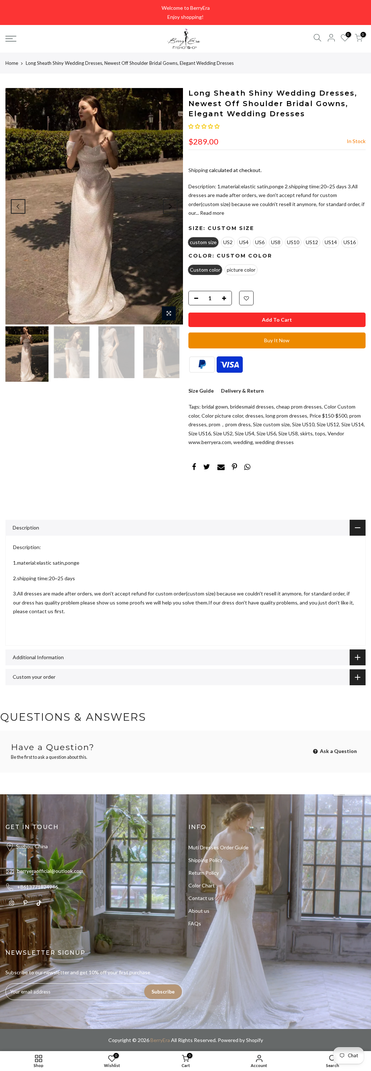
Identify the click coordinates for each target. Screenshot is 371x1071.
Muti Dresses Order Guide (218, 847)
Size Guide (201, 391)
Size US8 (288, 433)
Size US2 (223, 433)
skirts (306, 433)
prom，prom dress (230, 424)
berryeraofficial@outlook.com (50, 871)
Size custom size (271, 424)
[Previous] (18, 206)
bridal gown (215, 406)
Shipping (198, 170)
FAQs (194, 923)
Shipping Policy (205, 860)
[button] (204, 126)
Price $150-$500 (328, 416)
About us (198, 911)
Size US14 (352, 424)
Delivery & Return (242, 391)
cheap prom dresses (299, 406)
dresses (254, 416)
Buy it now (276, 340)
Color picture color (222, 416)
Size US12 (328, 424)
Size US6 (266, 433)
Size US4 (244, 433)
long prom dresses (286, 416)
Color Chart (201, 885)
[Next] (170, 206)
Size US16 (199, 433)
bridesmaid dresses (252, 406)
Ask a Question (338, 751)
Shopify (254, 1040)
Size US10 (303, 424)
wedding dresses (274, 442)
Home (11, 63)
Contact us (201, 898)
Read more (211, 213)
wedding (243, 442)
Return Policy (203, 873)
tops (320, 433)
